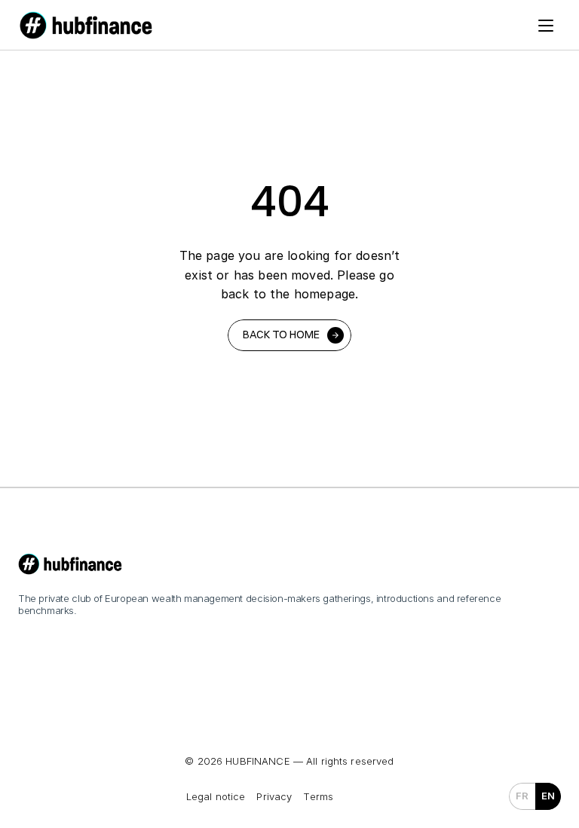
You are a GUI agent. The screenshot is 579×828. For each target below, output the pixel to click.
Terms (318, 796)
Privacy (274, 796)
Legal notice (216, 796)
